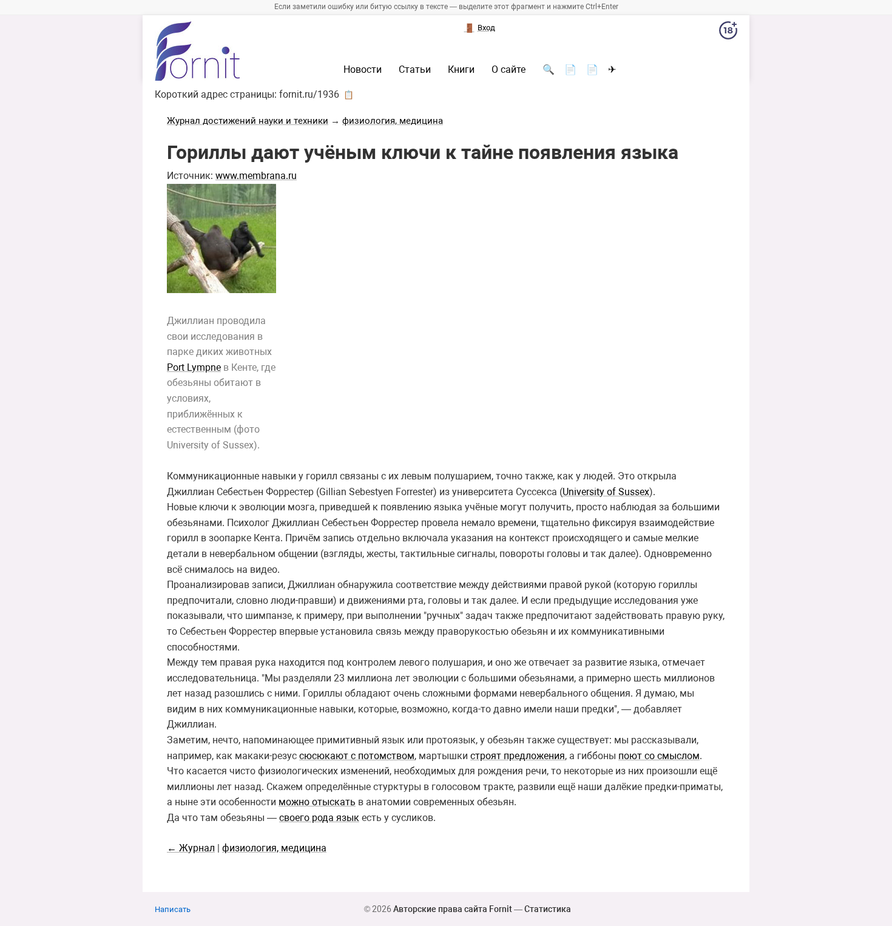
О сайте (508, 70)
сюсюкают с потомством (356, 756)
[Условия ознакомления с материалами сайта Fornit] (728, 32)
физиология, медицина (392, 120)
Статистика (547, 909)
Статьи (415, 70)
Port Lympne (194, 367)
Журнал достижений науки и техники (247, 120)
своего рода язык (319, 817)
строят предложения (517, 756)
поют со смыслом (659, 756)
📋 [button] (348, 95)
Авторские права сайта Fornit (452, 909)
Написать (173, 909)
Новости (362, 70)
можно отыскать (317, 802)
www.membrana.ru (256, 175)
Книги (461, 70)
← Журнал (191, 848)
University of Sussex (606, 492)
